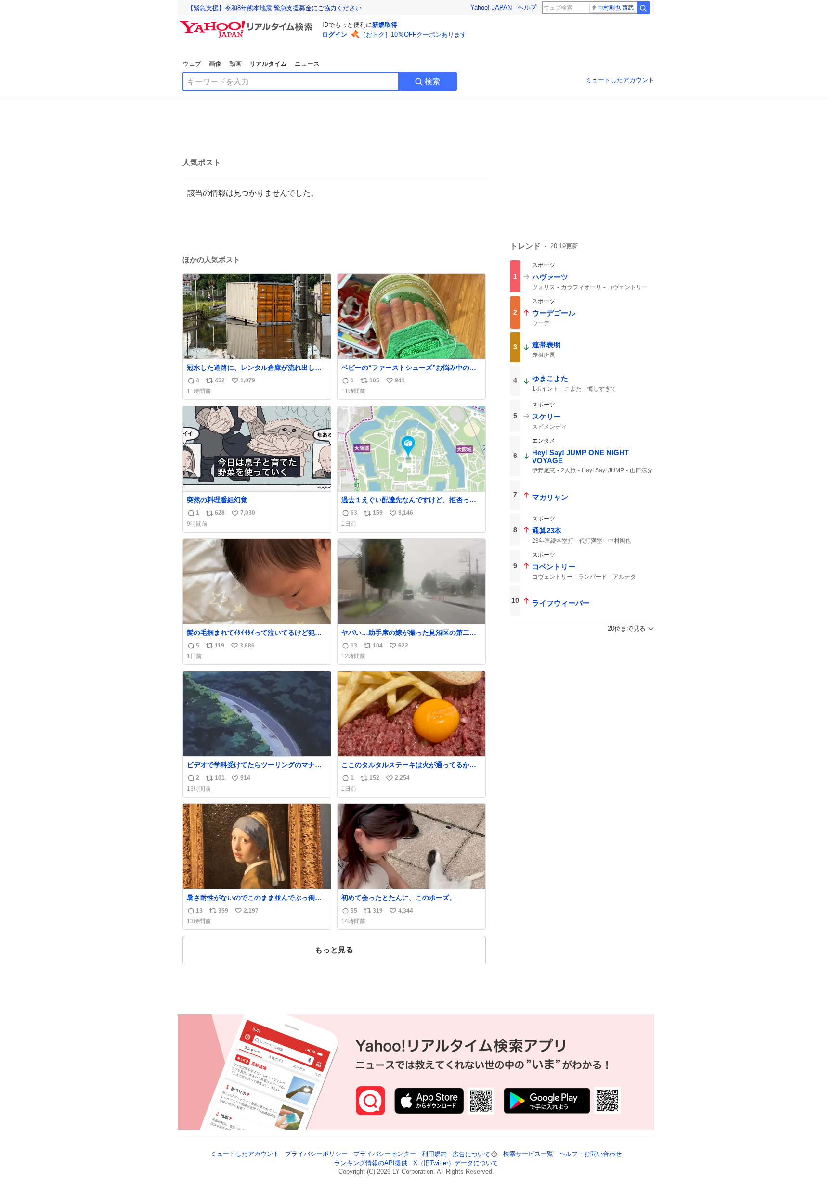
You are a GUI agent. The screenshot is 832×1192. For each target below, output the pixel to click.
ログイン (334, 34)
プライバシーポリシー (316, 1154)
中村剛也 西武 (616, 7)
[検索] (643, 7)
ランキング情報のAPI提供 (370, 1163)
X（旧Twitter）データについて (455, 1163)
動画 (235, 63)
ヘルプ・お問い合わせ (590, 1154)
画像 (215, 63)
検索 (432, 81)
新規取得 (384, 24)
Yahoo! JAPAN (491, 7)
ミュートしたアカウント (619, 80)
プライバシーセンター (384, 1154)
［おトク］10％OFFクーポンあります (413, 34)
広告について (471, 1154)
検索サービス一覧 (528, 1154)
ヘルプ (527, 7)
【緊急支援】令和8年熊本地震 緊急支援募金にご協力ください (274, 8)
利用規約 (434, 1154)
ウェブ (191, 63)
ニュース (307, 63)
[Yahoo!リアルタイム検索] (247, 23)
